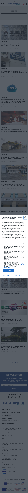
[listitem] (14, 243)
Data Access (14, 275)
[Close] (25, 217)
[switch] (22, 247)
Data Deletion (6, 275)
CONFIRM (8, 270)
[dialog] (14, 246)
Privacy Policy (22, 275)
